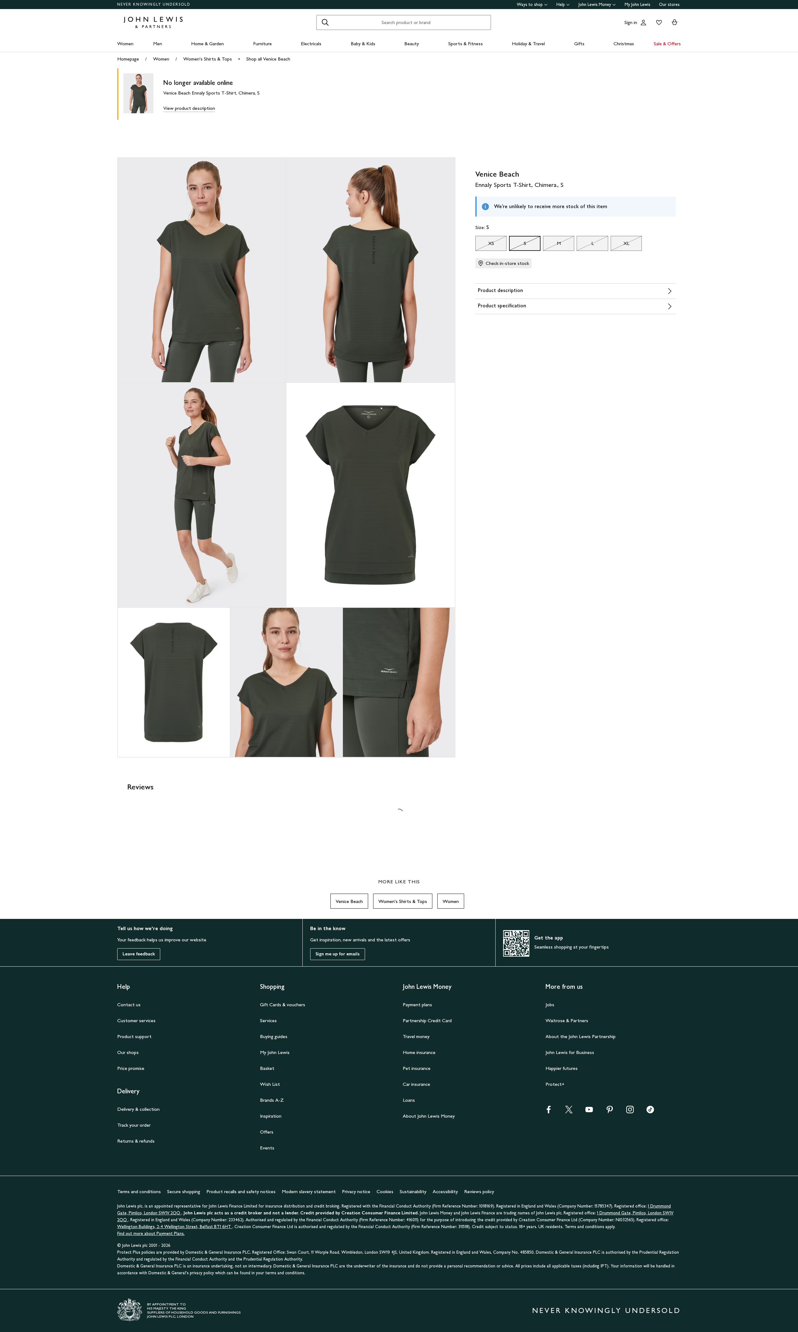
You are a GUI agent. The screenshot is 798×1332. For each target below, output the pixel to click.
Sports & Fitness (465, 43)
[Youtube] (589, 1112)
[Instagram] (630, 1112)
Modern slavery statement (309, 1191)
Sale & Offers (667, 43)
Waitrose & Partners (567, 1020)
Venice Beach (349, 901)
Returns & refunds (136, 1141)
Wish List (270, 1084)
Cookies (385, 1191)
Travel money (416, 1036)
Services (268, 1020)
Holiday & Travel (528, 43)
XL (620, 245)
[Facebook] (548, 1112)
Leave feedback (139, 954)
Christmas (623, 43)
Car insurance (416, 1084)
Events (267, 1148)
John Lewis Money (595, 4)
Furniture (262, 43)
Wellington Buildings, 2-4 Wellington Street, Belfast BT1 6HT (174, 1226)
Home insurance (419, 1052)
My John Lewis (637, 4)
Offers (266, 1132)
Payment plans (417, 1005)
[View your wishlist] (658, 22)
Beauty (411, 43)
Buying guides (273, 1036)
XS (484, 245)
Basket (267, 1068)
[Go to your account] (643, 22)
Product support (134, 1036)
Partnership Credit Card (427, 1020)
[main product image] (143, 94)
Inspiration (270, 1116)
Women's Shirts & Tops (207, 59)
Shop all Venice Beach (268, 59)
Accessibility (445, 1191)
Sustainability (413, 1191)
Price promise (130, 1068)
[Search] (325, 22)
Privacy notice (356, 1191)
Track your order (134, 1125)
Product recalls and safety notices (241, 1191)
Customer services (136, 1020)
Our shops (128, 1052)
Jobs (550, 1005)
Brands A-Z (272, 1100)
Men (157, 43)
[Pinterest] (609, 1112)
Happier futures (562, 1068)
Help (560, 4)
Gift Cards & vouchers (282, 1005)
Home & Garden (207, 43)
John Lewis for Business (570, 1052)
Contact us (129, 1005)
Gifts (579, 43)
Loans (409, 1100)
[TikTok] (650, 1112)
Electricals (311, 43)
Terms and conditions (139, 1191)
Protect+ (555, 1084)
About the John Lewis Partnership (581, 1036)
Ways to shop (530, 4)
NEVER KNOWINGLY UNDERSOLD (153, 4)
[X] (569, 1112)
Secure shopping (183, 1191)
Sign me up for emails (337, 954)
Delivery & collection (138, 1109)
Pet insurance (416, 1068)
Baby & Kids (363, 43)
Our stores (669, 4)
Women (125, 43)
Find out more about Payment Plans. (151, 1233)
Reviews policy (479, 1191)
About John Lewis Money (429, 1116)
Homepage (128, 59)
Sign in (630, 22)
